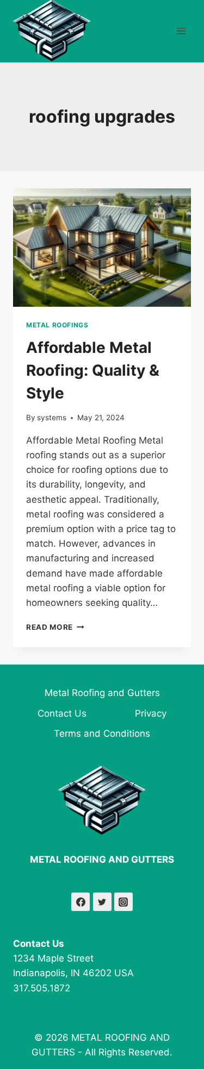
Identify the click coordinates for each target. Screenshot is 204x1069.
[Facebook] (80, 902)
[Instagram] (123, 902)
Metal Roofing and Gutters (102, 692)
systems (51, 417)
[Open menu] (181, 31)
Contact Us (62, 713)
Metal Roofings (57, 325)
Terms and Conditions (102, 733)
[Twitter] (102, 902)
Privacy (150, 713)
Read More (55, 627)
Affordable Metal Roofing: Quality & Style (92, 370)
